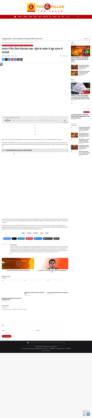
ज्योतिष (35, 17)
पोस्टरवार (36, 233)
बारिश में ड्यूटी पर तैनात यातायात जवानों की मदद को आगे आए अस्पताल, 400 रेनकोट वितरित (84, 141)
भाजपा (42, 233)
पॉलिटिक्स (25, 17)
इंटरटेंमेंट (30, 17)
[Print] (21, 59)
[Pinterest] (12, 59)
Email (3, 330)
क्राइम (59, 17)
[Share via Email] (18, 59)
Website (37, 330)
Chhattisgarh (11, 45)
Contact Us (48, 350)
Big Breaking (8, 42)
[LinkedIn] (9, 59)
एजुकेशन (54, 17)
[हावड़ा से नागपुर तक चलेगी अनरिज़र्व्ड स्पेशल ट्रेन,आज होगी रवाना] (57, 285)
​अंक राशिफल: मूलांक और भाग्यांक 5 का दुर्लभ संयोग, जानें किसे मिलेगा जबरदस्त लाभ (84, 73)
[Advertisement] (46, 28)
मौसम (63, 17)
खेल (50, 17)
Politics (21, 45)
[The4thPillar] (46, 7)
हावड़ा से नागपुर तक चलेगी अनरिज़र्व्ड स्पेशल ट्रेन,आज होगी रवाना (57, 292)
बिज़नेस (39, 17)
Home (4, 42)
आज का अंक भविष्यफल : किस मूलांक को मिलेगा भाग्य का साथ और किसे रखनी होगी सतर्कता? (34, 39)
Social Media (26, 45)
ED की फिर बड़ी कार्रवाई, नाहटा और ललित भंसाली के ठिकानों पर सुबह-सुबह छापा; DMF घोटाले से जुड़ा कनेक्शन (80, 116)
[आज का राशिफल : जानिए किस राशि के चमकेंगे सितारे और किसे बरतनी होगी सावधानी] (74, 67)
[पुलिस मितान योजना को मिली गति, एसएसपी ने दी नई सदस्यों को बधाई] (35, 285)
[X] (6, 59)
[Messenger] (15, 59)
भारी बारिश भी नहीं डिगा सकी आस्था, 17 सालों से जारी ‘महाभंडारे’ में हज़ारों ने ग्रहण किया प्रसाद (84, 153)
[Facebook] (3, 59)
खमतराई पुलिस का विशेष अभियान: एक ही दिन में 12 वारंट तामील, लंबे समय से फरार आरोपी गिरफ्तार (84, 129)
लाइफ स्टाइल (45, 17)
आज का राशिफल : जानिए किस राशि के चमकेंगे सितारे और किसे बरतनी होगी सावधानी (84, 67)
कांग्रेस (23, 233)
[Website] (11, 254)
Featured (16, 45)
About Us (43, 350)
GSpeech (66, 122)
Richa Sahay (13, 244)
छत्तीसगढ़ (20, 17)
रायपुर (31, 45)
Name (3, 325)
